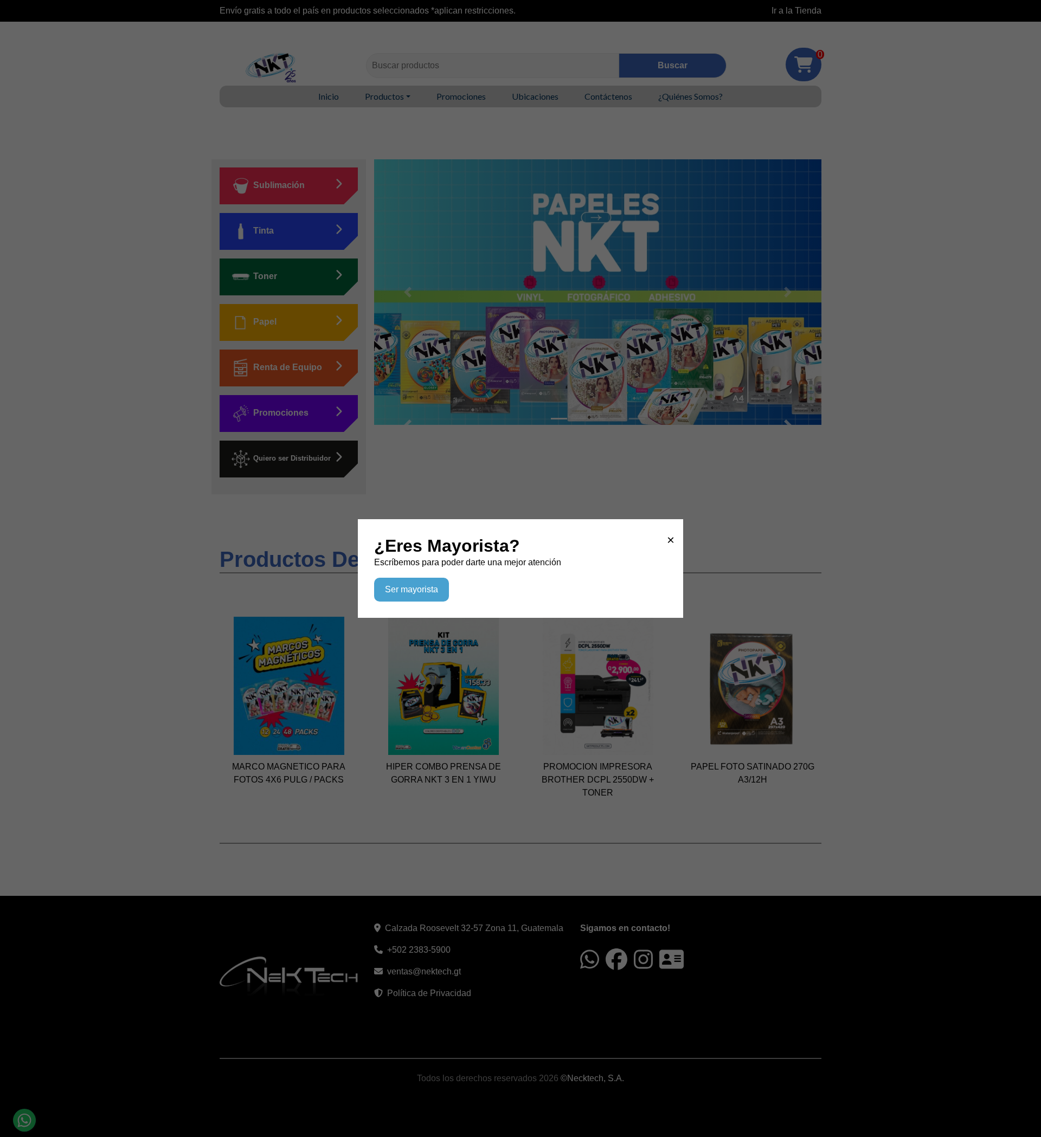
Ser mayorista (411, 589)
